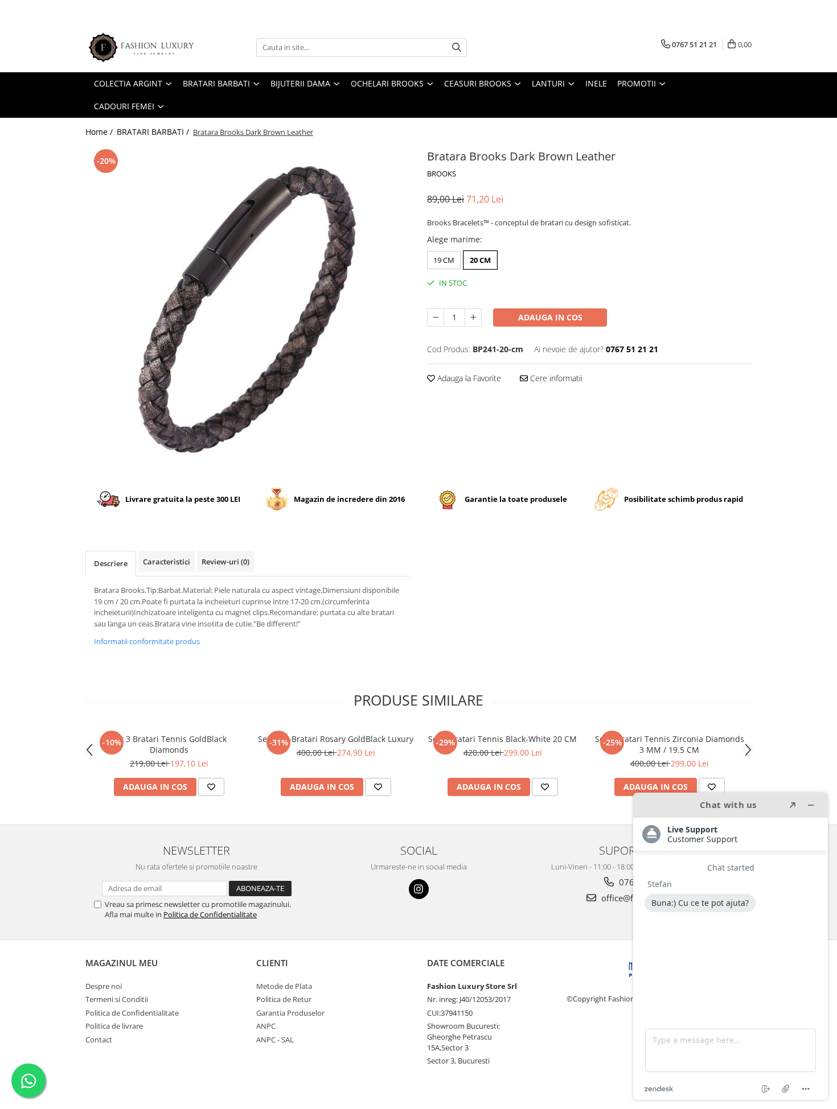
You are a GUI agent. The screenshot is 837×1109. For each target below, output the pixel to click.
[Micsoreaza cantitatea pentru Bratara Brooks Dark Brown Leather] (435, 317)
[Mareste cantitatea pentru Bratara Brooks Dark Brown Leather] (473, 317)
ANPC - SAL (275, 1039)
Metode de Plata (284, 986)
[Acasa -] (142, 47)
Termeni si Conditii (116, 999)
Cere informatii (555, 378)
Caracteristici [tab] (166, 561)
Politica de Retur (283, 999)
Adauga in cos (550, 317)
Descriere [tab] (111, 563)
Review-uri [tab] (225, 561)
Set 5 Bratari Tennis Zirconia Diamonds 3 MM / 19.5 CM (669, 744)
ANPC (266, 1026)
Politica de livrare (114, 1026)
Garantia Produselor (290, 1013)
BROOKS (441, 173)
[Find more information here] (730, 946)
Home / (100, 131)
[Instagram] (419, 889)
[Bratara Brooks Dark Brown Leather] (247, 308)
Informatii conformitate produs (147, 641)
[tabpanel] (247, 308)
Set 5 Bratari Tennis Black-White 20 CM (502, 738)
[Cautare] (456, 47)
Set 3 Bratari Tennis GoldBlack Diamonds (169, 744)
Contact (98, 1039)
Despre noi (103, 986)
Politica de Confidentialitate (210, 914)
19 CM (443, 260)
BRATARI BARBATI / (154, 131)
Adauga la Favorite (468, 378)
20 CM (480, 260)
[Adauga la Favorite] (211, 787)
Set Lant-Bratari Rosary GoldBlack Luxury (335, 738)
